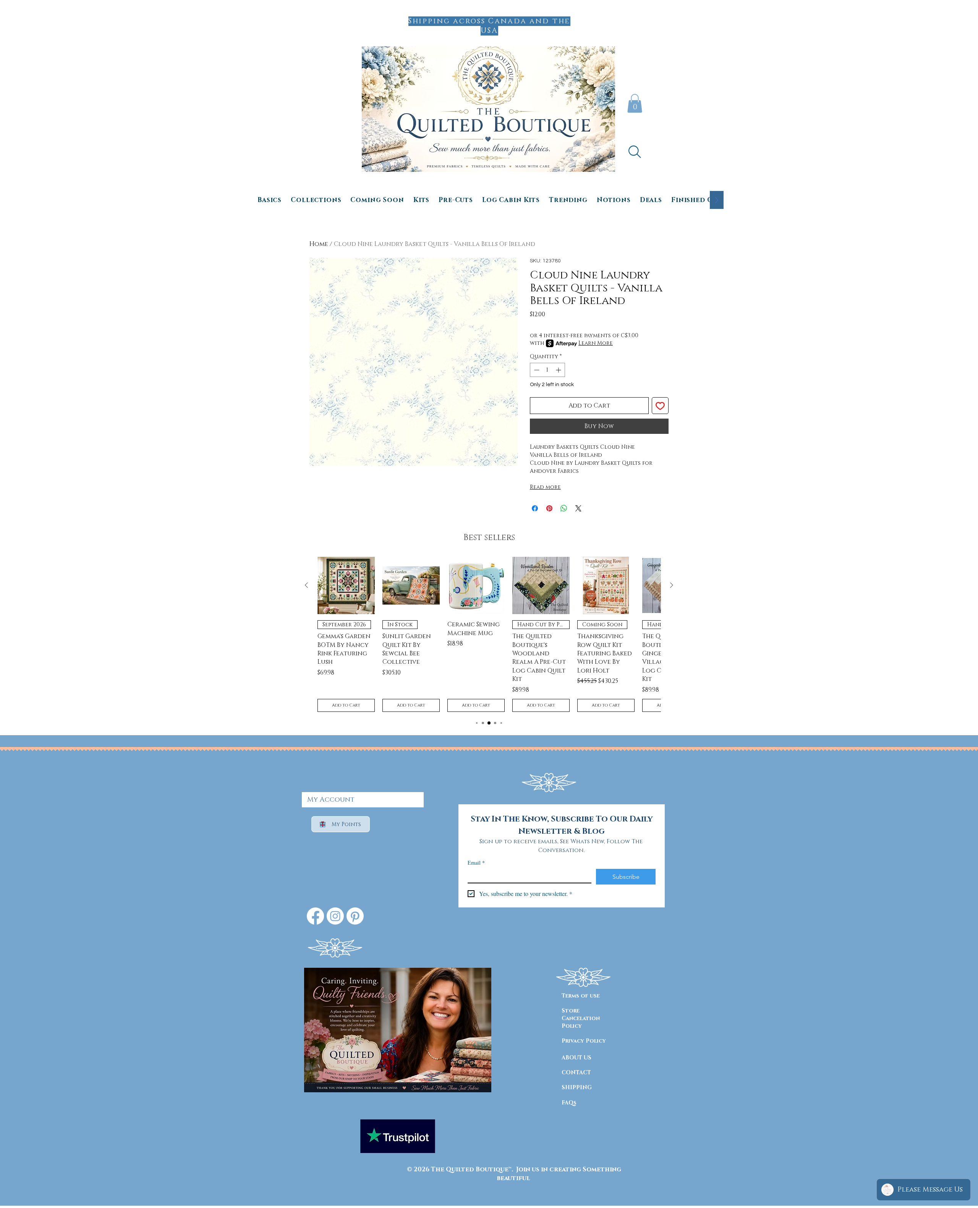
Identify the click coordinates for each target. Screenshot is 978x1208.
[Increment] (559, 370)
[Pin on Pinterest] (549, 508)
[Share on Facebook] (534, 508)
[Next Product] (671, 585)
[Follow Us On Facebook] (315, 916)
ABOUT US (576, 1057)
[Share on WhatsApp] (563, 508)
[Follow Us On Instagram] (335, 916)
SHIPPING (577, 1087)
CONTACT (576, 1072)
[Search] (634, 151)
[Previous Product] (306, 585)
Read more (545, 487)
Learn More (595, 343)
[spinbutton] (547, 370)
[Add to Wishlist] (660, 405)
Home (318, 244)
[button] (635, 103)
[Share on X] (578, 508)
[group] (489, 634)
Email (476, 862)
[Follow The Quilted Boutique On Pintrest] (355, 916)
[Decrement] (536, 370)
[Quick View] (346, 585)
